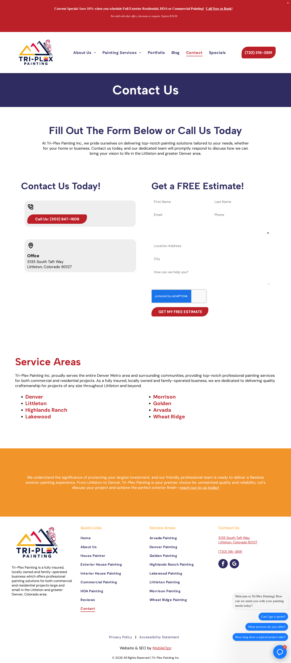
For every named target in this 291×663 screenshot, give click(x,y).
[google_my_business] (234, 564)
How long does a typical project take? (260, 637)
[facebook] (223, 564)
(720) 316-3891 (230, 551)
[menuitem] (84, 52)
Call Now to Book (219, 8)
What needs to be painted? (176, 225)
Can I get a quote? (273, 616)
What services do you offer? (266, 626)
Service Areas (48, 361)
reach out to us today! (199, 487)
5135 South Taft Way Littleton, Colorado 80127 (237, 540)
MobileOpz (162, 648)
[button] (280, 652)
